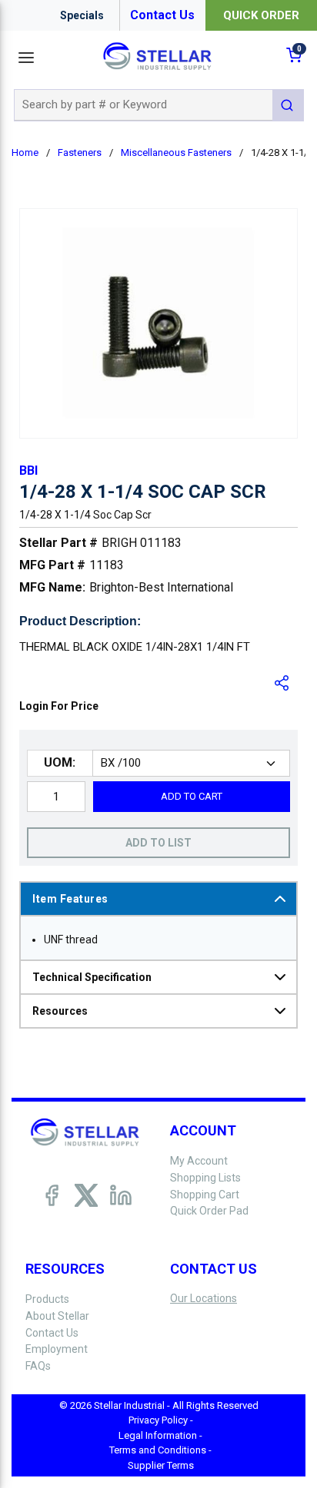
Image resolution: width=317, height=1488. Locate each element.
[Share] (282, 683)
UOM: (59, 762)
